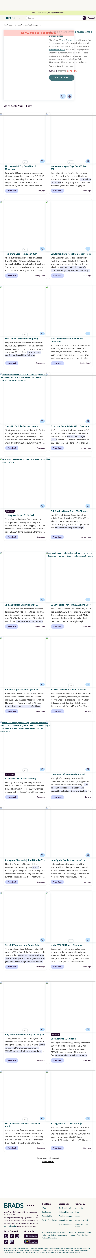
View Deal (12, 190)
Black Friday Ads (65, 1208)
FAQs (44, 1208)
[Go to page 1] (24, 162)
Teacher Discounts (66, 1216)
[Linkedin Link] (11, 1241)
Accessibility (47, 1216)
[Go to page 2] (25, 162)
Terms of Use (79, 1232)
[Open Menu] (2, 18)
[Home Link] (13, 18)
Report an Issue (48, 1161)
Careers (78, 1216)
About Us (79, 1208)
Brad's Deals (8, 25)
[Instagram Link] (17, 1236)
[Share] (69, 96)
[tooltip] (63, 96)
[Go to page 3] (72, 162)
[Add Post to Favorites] (42, 161)
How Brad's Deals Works (82, 1225)
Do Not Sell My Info (49, 1220)
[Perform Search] (84, 18)
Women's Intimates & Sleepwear (28, 25)
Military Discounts (66, 1212)
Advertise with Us (82, 1220)
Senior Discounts (65, 1224)
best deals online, (10, 1226)
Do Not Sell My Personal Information (71, 1235)
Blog (77, 1212)
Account (91, 18)
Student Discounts (66, 1220)
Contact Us (46, 1212)
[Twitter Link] (11, 1236)
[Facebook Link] (6, 1236)
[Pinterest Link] (6, 1241)
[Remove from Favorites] (63, 96)
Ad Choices (52, 1235)
